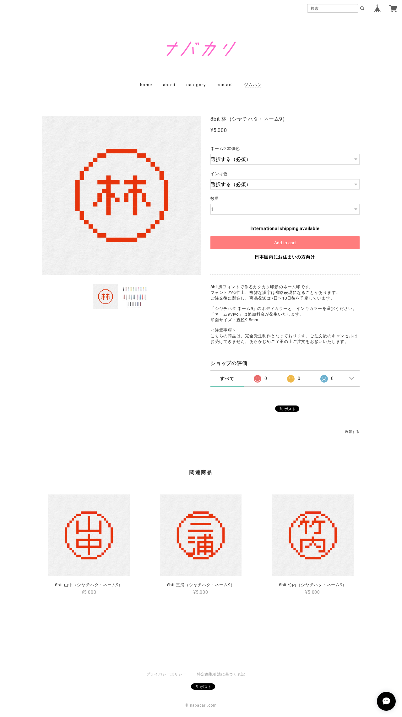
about (169, 84)
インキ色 (219, 173)
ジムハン (253, 84)
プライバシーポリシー (166, 674)
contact (224, 84)
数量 (214, 198)
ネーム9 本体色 (225, 148)
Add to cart (285, 242)
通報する (352, 432)
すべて (227, 378)
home (146, 84)
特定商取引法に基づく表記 (221, 674)
